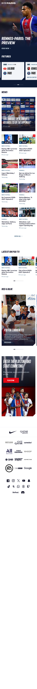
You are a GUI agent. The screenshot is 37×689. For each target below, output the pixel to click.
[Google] (28, 468)
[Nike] (13, 432)
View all (17, 236)
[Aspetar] (28, 459)
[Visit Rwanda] (18, 451)
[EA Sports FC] (9, 468)
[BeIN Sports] (18, 468)
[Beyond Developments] (9, 442)
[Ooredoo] (28, 442)
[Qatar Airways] (24, 432)
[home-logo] (9, 3)
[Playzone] (11, 380)
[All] (9, 451)
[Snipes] (18, 459)
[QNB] (9, 459)
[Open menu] (34, 3)
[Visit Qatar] (18, 442)
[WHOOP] (28, 451)
